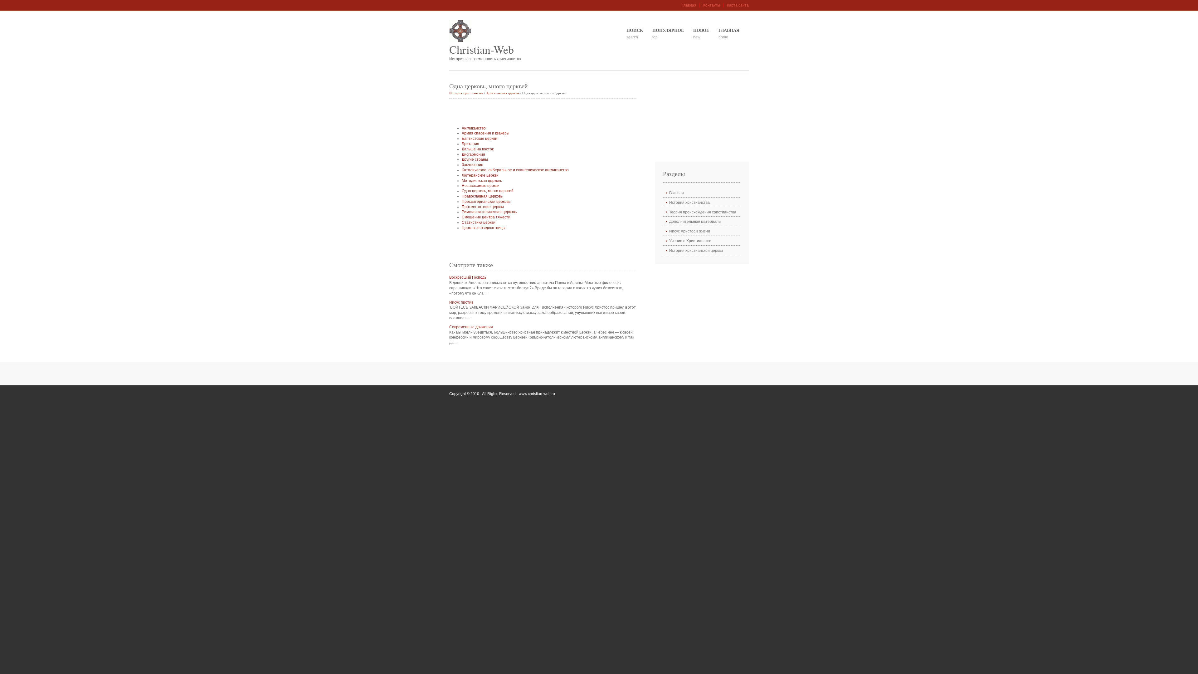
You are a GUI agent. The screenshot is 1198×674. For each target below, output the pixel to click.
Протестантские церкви (483, 207)
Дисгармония (473, 154)
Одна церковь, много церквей (488, 191)
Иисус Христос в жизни (689, 231)
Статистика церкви (478, 222)
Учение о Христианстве (690, 241)
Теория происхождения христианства (702, 212)
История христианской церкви (696, 250)
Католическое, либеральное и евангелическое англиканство (515, 170)
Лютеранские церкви (480, 175)
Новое (701, 30)
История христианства (466, 92)
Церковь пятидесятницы (483, 228)
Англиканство (474, 128)
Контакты (711, 5)
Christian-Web (481, 49)
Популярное (668, 30)
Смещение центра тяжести (486, 217)
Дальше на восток (478, 149)
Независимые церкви (480, 185)
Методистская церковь (482, 180)
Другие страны (475, 159)
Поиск (634, 30)
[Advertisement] (522, 112)
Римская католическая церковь (489, 212)
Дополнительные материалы (695, 221)
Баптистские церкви (479, 138)
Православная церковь (482, 196)
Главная (689, 5)
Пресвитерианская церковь (486, 201)
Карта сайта (738, 5)
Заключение (472, 165)
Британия (470, 144)
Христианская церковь (502, 92)
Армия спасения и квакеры (485, 133)
